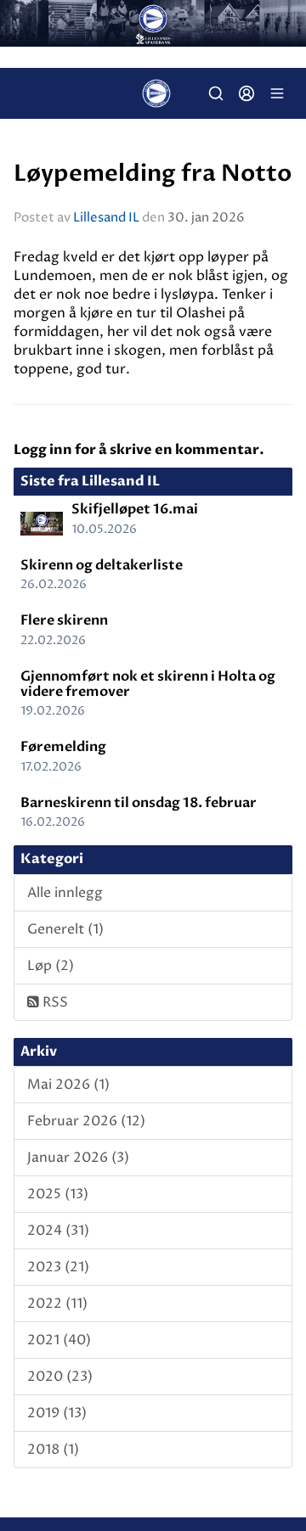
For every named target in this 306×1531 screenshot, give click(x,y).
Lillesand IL (106, 218)
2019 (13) (57, 1413)
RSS (53, 1002)
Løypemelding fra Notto (153, 174)
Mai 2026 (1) (68, 1084)
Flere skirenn (64, 620)
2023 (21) (58, 1267)
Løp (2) (50, 965)
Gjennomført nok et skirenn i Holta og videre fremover (147, 684)
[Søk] (216, 93)
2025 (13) (57, 1194)
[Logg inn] (246, 93)
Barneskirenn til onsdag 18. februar (138, 803)
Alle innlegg (65, 892)
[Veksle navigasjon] (277, 93)
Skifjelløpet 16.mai (134, 509)
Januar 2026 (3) (78, 1157)
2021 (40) (59, 1340)
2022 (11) (57, 1303)
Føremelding (63, 746)
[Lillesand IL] (153, 23)
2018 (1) (53, 1449)
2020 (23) (60, 1376)
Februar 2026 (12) (86, 1121)
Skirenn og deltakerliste (101, 565)
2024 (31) (58, 1230)
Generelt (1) (65, 929)
